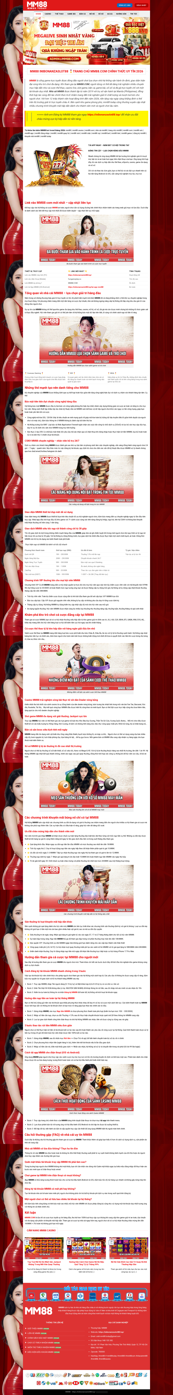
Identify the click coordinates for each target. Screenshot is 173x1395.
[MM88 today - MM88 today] (37, 5)
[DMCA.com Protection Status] (102, 1392)
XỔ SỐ (100, 14)
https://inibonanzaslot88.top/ (103, 114)
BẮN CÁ (82, 14)
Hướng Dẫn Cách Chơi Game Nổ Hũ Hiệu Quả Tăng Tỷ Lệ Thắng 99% (86, 1263)
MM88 (38, 14)
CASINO (48, 14)
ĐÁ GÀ (109, 14)
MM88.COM (30, 1217)
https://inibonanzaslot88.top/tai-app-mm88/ (86, 287)
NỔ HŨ (92, 14)
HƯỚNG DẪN (121, 14)
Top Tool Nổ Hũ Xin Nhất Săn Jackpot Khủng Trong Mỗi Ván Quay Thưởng (44, 1263)
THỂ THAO (59, 14)
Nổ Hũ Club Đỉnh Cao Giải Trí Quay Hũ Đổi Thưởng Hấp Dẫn (129, 1263)
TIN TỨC (133, 14)
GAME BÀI (71, 14)
